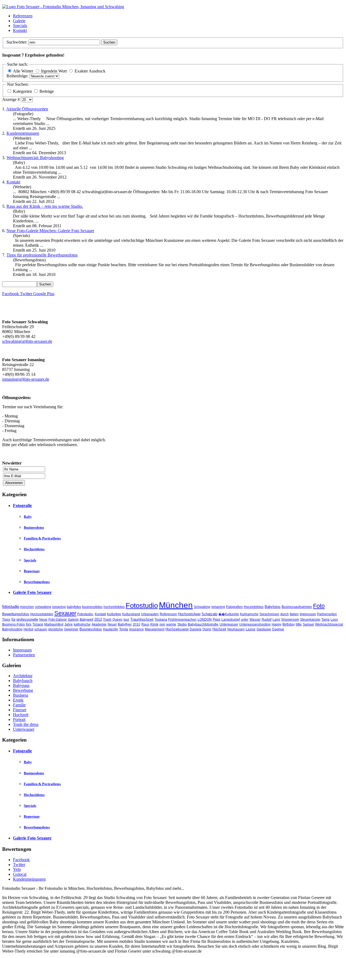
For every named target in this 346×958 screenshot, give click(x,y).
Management (154, 629)
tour (126, 619)
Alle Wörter (23, 71)
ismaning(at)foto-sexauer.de (25, 379)
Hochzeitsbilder (41, 614)
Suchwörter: (17, 42)
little (299, 624)
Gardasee (264, 629)
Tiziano (37, 624)
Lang (276, 619)
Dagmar (278, 629)
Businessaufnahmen (297, 607)
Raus (145, 624)
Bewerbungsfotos (37, 582)
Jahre (68, 624)
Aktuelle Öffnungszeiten (27, 109)
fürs (28, 624)
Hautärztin (110, 629)
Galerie (19, 20)
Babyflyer (125, 624)
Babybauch (22, 680)
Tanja (325, 619)
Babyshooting (12, 629)
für (13, 619)
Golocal (19, 874)
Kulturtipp (114, 614)
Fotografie (22, 505)
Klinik (154, 624)
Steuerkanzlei (310, 619)
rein (162, 624)
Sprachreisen (269, 614)
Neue (43, 619)
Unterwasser (228, 624)
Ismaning (218, 607)
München (176, 605)
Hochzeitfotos (34, 549)
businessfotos (92, 607)
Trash (107, 619)
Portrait (19, 719)
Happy (276, 624)
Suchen (109, 42)
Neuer (112, 624)
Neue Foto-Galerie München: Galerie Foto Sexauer (50, 230)
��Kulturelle (228, 614)
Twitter (19, 864)
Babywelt (86, 619)
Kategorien (23, 91)
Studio (182, 624)
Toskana (161, 619)
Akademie (99, 624)
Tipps (6, 619)
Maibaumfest (53, 624)
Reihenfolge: (17, 76)
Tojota (123, 629)
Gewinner (71, 629)
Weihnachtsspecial (329, 624)
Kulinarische (249, 614)
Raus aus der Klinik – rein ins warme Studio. (44, 206)
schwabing (43, 607)
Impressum (308, 614)
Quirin (206, 629)
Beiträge (46, 91)
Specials (20, 25)
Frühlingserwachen (182, 619)
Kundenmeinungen (22, 133)
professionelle (27, 619)
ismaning (59, 607)
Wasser (255, 619)
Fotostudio (142, 605)
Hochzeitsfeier (189, 614)
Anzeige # (11, 99)
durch (284, 614)
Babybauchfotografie (203, 624)
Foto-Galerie (57, 619)
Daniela (195, 629)
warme (171, 624)
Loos (334, 619)
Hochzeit (219, 629)
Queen (117, 619)
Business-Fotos (13, 624)
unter (244, 619)
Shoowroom (290, 619)
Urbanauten (150, 614)
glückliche (55, 629)
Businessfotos (34, 527)
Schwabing (202, 607)
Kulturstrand (131, 614)
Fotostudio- (85, 614)
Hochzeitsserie (177, 629)
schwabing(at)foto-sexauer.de (27, 341)
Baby (28, 517)
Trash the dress (25, 724)
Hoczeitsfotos (254, 607)
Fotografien (234, 607)
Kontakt (20, 30)
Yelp (17, 869)
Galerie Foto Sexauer (32, 592)
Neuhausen (236, 629)
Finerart (19, 709)
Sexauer (65, 613)
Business (20, 695)
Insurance (136, 629)
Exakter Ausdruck (90, 71)
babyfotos (74, 607)
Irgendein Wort (54, 71)
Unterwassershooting (255, 624)
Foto (319, 606)
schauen (40, 629)
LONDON (205, 619)
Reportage (32, 571)
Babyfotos (273, 607)
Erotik (18, 700)
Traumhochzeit (142, 619)
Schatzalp (209, 614)
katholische (82, 624)
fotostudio (10, 606)
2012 (98, 619)
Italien (294, 614)
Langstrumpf (230, 619)
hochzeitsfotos (114, 607)
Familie (19, 705)
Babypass (21, 685)
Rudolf (266, 619)
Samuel (308, 624)
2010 (136, 624)
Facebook (21, 859)
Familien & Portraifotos (42, 538)
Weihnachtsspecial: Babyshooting (35, 157)
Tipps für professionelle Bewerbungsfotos (42, 255)
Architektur (22, 675)
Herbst (28, 629)
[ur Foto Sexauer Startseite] (63, 6)
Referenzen (22, 16)
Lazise (250, 629)
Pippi (216, 619)
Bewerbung (23, 690)
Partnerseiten (327, 614)
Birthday (288, 624)
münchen (27, 607)
